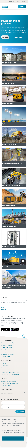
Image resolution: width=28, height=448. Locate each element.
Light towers (6, 349)
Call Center (4, 309)
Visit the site (20, 411)
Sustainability (6, 370)
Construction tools (7, 345)
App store (5, 329)
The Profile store (7, 385)
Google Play (15, 329)
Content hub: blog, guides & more (11, 374)
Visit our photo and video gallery (10, 383)
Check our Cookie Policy (12, 434)
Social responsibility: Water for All (11, 372)
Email (2, 307)
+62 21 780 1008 (18, 37)
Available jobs (6, 365)
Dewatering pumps (7, 347)
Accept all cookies (13, 438)
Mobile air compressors (8, 354)
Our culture (5, 363)
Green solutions (6, 367)
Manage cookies (12, 442)
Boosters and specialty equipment (11, 343)
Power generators (7, 356)
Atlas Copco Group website (9, 381)
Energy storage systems (8, 352)
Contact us (5, 37)
